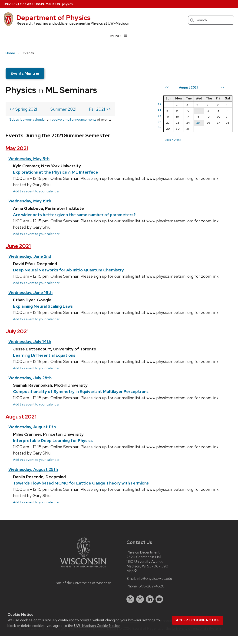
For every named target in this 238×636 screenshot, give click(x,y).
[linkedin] (150, 599)
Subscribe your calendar (27, 119)
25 (198, 123)
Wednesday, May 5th (29, 158)
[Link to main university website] (83, 568)
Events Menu (25, 73)
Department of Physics (53, 17)
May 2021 (17, 148)
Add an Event (173, 139)
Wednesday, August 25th (33, 469)
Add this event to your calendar (36, 191)
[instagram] (140, 599)
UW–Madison (32, 4)
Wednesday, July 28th (30, 377)
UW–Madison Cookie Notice (97, 625)
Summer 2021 (63, 109)
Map (130, 571)
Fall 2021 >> (100, 109)
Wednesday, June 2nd (29, 256)
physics (67, 4)
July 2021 (17, 331)
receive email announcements (73, 119)
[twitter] (130, 599)
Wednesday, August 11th (32, 426)
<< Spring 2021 (23, 109)
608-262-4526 (151, 586)
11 (197, 110)
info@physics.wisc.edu (154, 578)
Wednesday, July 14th (29, 341)
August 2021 (21, 416)
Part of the (83, 583)
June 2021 (18, 246)
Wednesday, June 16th (30, 292)
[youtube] (159, 599)
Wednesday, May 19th (29, 201)
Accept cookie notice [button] (197, 620)
